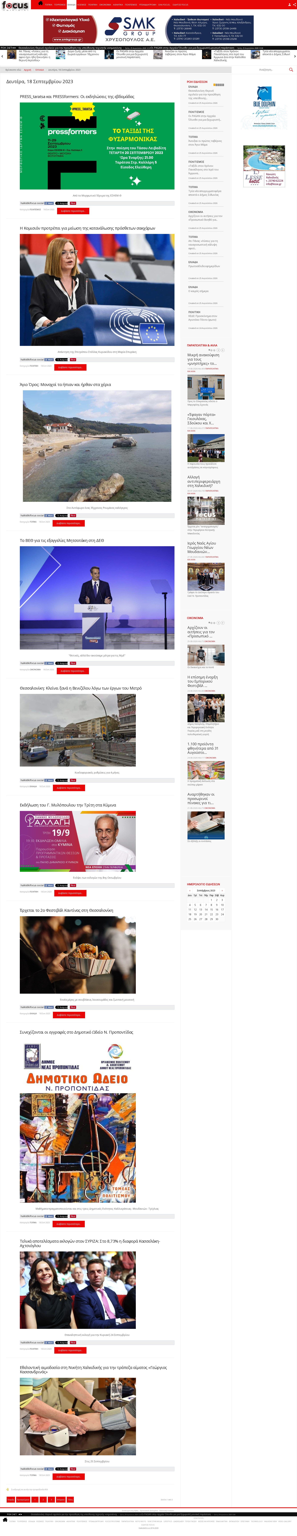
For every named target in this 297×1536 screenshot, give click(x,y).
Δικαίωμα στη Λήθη (130, 1510)
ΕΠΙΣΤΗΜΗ (245, 1521)
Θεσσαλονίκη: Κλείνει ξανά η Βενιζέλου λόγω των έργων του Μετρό (81, 688)
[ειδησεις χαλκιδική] (40, 4)
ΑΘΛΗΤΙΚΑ (118, 4)
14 (206, 909)
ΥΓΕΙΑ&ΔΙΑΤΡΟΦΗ (147, 4)
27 (200, 919)
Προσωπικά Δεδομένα (149, 1510)
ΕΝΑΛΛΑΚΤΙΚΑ (221, 1521)
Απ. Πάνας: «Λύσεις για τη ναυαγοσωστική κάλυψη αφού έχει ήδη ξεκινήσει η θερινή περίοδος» (180, 56)
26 (195, 919)
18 (189, 914)
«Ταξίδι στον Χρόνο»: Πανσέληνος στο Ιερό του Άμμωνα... (203, 169)
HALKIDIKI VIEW (270, 1521)
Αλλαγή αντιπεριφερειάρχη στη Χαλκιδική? (203, 481)
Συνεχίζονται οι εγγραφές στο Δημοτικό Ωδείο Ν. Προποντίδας (76, 1032)
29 (211, 919)
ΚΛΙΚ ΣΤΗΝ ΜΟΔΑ (155, 1521)
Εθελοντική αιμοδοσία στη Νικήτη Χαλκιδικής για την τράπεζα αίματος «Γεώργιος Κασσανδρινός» (93, 1370)
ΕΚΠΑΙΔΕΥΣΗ (234, 1521)
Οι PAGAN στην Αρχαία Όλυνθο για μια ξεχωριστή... (204, 117)
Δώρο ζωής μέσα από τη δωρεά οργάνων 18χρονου (229, 53)
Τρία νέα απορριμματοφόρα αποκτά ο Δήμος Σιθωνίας (132, 53)
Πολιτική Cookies (166, 1510)
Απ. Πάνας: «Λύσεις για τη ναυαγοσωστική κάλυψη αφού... (203, 244)
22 (211, 914)
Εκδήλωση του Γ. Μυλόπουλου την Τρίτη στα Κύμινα (68, 805)
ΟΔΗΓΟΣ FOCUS (180, 4)
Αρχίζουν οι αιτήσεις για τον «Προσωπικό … (201, 631)
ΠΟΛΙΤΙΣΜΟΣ (131, 4)
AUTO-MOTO (140, 1521)
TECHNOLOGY (257, 1521)
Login (289, 4)
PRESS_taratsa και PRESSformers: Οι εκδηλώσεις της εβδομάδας (77, 96)
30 (216, 919)
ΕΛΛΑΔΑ (71, 4)
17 (222, 909)
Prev (218, 350)
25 (189, 919)
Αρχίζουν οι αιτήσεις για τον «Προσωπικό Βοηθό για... (205, 217)
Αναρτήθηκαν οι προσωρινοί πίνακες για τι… (201, 798)
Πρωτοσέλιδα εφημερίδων (204, 266)
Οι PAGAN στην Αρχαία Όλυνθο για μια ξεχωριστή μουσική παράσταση (278, 54)
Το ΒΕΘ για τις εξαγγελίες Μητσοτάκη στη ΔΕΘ (62, 540)
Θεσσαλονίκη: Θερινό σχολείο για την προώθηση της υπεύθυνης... (204, 94)
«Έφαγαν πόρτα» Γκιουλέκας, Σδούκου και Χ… (201, 418)
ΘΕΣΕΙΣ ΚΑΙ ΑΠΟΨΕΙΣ (206, 1521)
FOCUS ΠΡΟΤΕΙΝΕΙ (112, 1521)
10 (222, 905)
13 (200, 909)
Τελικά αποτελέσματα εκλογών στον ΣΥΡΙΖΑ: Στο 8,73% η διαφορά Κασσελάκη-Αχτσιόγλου (90, 1243)
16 (216, 909)
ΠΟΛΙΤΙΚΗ (92, 4)
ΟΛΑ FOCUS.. (199, 1518)
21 (206, 914)
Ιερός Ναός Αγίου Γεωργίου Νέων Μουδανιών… (201, 547)
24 (222, 914)
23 (216, 914)
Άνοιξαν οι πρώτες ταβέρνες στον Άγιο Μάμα (34, 53)
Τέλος (70, 1499)
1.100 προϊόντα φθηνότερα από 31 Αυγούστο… (203, 748)
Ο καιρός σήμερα (198, 291)
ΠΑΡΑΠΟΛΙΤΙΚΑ (127, 1521)
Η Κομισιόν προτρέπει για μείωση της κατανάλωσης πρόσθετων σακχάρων (87, 228)
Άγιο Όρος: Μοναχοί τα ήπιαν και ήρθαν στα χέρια (65, 384)
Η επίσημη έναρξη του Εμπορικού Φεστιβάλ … (202, 681)
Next (223, 350)
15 (211, 909)
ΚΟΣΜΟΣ (81, 4)
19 (195, 914)
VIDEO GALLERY (284, 1521)
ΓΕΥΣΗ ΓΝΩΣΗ (190, 1521)
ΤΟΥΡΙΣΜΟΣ (60, 4)
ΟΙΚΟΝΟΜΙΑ (105, 4)
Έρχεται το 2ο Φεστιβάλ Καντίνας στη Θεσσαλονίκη (66, 910)
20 (200, 914)
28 (206, 919)
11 (189, 909)
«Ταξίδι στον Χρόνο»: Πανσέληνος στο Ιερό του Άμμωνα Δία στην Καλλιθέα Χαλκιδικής (83, 56)
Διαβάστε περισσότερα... (73, 210)
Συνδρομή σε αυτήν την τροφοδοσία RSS (29, 1489)
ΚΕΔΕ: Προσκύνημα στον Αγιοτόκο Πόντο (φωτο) (202, 317)
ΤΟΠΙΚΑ (48, 4)
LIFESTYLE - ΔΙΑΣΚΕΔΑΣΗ (174, 1521)
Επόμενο (61, 1499)
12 (195, 909)
